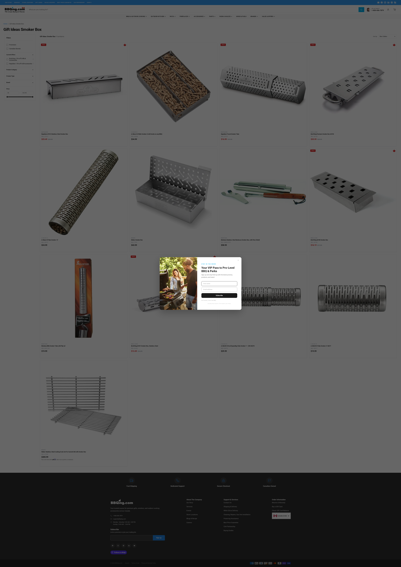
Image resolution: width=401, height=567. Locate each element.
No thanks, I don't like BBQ (208, 300)
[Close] (238, 260)
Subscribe (219, 295)
